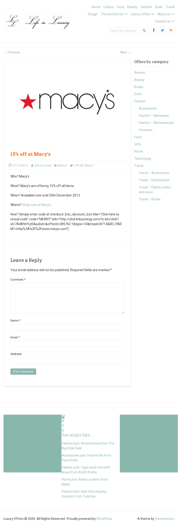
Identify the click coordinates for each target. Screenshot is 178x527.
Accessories (148, 108)
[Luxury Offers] (38, 21)
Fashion (146, 7)
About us (164, 14)
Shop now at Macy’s (36, 205)
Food (120, 7)
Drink (158, 7)
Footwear (146, 130)
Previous (11, 52)
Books (138, 87)
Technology (142, 158)
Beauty (132, 7)
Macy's (62, 165)
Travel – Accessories (154, 173)
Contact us (163, 21)
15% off (78, 165)
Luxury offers (140, 14)
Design (93, 14)
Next (125, 52)
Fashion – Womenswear (156, 123)
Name (15, 320)
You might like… (77, 434)
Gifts (137, 144)
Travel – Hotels (150, 199)
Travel (170, 7)
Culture (108, 7)
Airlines (139, 72)
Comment (17, 279)
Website (16, 354)
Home (96, 7)
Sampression (165, 519)
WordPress (104, 519)
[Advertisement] (32, 443)
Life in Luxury (43, 165)
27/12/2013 (20, 165)
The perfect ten (112, 14)
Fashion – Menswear (154, 115)
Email (15, 337)
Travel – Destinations (154, 180)
